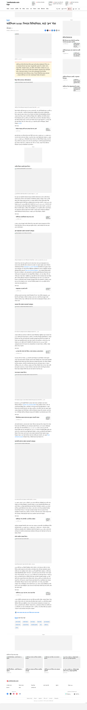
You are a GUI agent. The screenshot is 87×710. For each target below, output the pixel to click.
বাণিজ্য (23, 8)
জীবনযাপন (43, 8)
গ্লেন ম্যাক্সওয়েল (46, 622)
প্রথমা (20, 687)
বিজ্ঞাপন (35, 698)
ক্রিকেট (8, 20)
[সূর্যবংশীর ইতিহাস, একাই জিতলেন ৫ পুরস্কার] (15, 662)
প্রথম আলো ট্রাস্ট (46, 685)
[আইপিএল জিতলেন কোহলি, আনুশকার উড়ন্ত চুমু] (77, 81)
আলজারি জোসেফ (34, 624)
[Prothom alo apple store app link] (76, 694)
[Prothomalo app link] (68, 694)
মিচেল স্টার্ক (39, 622)
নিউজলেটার (56, 698)
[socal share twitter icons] (48, 31)
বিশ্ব (20, 8)
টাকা (41, 624)
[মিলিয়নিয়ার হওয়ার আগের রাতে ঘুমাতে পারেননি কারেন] (48, 418)
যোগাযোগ (50, 698)
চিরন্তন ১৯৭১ (70, 685)
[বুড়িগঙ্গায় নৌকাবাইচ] (34, 3)
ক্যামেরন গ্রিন (18, 624)
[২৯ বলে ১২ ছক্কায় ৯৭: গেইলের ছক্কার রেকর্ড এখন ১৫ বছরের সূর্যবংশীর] (71, 662)
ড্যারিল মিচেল (25, 622)
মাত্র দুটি (19, 123)
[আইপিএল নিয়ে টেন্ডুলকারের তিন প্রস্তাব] (77, 89)
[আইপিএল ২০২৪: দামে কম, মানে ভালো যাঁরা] (48, 593)
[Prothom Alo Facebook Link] (8, 694)
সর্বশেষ (8, 8)
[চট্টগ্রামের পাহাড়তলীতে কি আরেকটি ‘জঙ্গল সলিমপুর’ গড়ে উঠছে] (50, 3)
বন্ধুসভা (57, 685)
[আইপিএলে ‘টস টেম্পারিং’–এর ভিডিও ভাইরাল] (48, 519)
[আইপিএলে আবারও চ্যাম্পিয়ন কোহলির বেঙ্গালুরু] (34, 662)
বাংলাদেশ (12, 8)
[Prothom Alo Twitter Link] (11, 694)
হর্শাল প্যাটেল (18, 622)
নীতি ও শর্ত (45, 698)
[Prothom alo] (15, 3)
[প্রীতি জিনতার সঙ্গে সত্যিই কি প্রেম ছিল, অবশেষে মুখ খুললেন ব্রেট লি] (77, 45)
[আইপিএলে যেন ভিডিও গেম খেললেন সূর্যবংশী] (53, 662)
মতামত (27, 8)
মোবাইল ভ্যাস (33, 687)
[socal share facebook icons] (45, 31)
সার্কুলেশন (40, 698)
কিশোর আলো (21, 685)
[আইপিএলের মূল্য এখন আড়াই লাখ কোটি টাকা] (77, 55)
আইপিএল (46, 624)
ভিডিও (47, 8)
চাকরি (39, 8)
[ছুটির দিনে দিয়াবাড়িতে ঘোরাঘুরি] (67, 3)
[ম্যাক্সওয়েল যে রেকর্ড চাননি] (48, 289)
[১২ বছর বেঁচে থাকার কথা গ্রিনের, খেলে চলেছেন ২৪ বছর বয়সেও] (48, 352)
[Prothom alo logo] (12, 681)
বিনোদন (34, 8)
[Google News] (20, 694)
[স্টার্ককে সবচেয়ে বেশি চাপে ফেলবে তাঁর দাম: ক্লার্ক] (48, 129)
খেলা (31, 8)
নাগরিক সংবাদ (9, 685)
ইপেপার (8, 687)
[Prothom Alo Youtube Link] (17, 694)
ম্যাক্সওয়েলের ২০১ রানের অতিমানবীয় (31, 267)
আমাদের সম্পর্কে (29, 698)
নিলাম (17, 627)
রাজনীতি (16, 8)
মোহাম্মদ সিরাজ (25, 624)
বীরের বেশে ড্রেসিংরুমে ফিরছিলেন (31, 270)
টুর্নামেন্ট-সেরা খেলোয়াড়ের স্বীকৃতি (29, 405)
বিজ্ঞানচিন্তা (33, 685)
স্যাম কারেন (33, 622)
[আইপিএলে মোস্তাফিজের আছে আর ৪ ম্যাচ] (48, 217)
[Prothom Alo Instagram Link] (14, 694)
